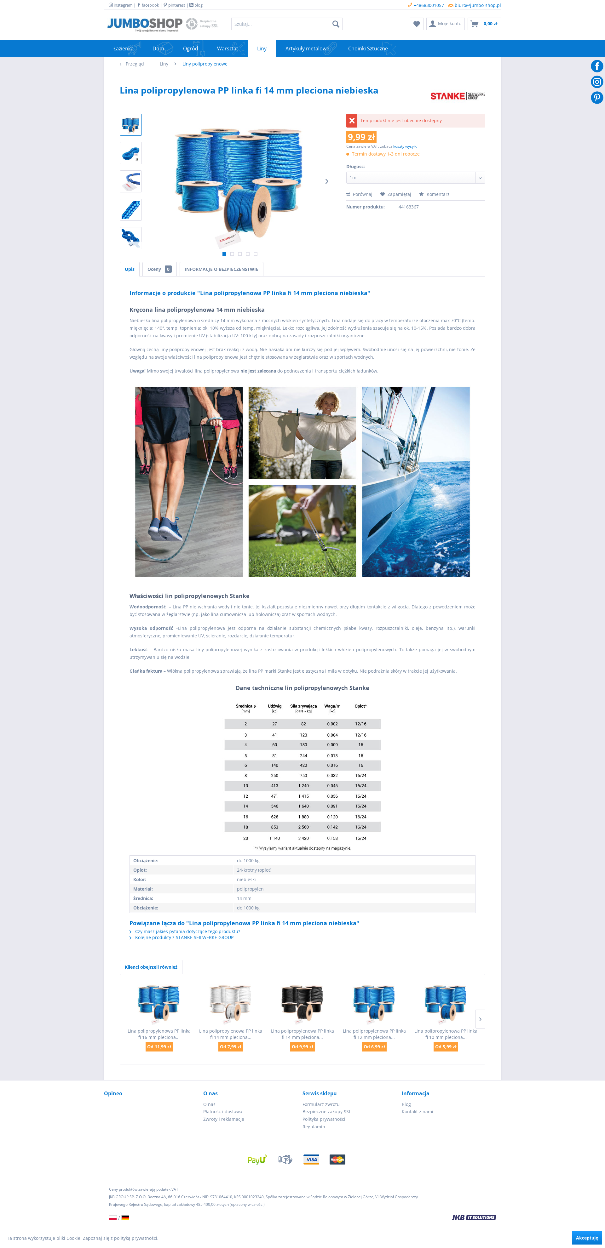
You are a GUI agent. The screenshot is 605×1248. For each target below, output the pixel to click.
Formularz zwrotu (321, 1104)
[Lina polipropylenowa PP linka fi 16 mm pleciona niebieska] (159, 1003)
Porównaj (362, 194)
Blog (406, 1104)
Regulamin (313, 1127)
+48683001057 (428, 5)
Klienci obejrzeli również (151, 967)
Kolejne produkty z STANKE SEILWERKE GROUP (183, 937)
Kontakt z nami (417, 1111)
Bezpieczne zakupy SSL (326, 1111)
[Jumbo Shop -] (144, 25)
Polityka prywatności (323, 1119)
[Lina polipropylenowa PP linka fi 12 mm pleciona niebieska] (374, 1003)
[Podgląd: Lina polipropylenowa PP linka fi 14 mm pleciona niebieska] (131, 125)
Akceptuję (587, 1238)
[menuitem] (287, 24)
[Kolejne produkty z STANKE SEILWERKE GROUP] (458, 96)
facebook (150, 5)
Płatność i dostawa (222, 1111)
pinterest (176, 5)
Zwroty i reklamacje (223, 1119)
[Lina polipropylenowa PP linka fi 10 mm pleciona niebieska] (446, 1003)
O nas (209, 1104)
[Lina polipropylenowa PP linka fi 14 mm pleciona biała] (231, 1003)
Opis (130, 269)
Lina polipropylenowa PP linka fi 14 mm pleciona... (230, 1034)
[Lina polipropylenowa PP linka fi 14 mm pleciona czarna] (302, 1003)
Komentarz (437, 194)
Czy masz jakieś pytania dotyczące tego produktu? (187, 931)
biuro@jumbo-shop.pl (477, 5)
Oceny (158, 269)
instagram (123, 5)
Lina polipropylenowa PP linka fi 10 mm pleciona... (445, 1034)
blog (198, 5)
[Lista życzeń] (417, 24)
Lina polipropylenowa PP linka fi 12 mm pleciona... (374, 1034)
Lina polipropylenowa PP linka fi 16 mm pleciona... (159, 1034)
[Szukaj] (336, 24)
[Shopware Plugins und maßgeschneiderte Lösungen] (375, 1218)
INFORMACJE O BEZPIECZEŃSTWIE (221, 269)
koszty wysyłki (405, 146)
